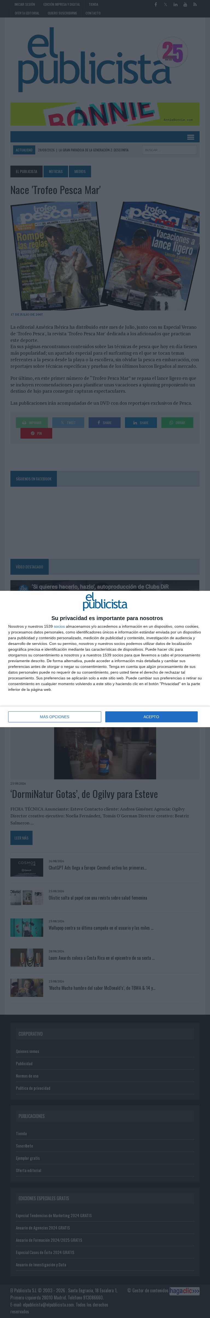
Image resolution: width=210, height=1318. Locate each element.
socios (59, 626)
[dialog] (105, 659)
